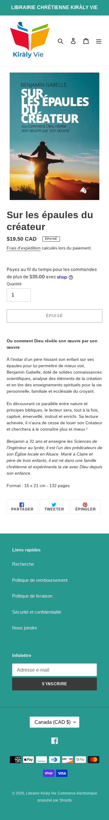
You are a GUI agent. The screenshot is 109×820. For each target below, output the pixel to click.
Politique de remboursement (40, 580)
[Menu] (98, 40)
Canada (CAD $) (53, 722)
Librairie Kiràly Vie (41, 793)
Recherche (23, 564)
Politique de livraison (32, 595)
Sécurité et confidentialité (36, 612)
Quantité (14, 284)
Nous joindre (24, 627)
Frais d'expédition (24, 248)
